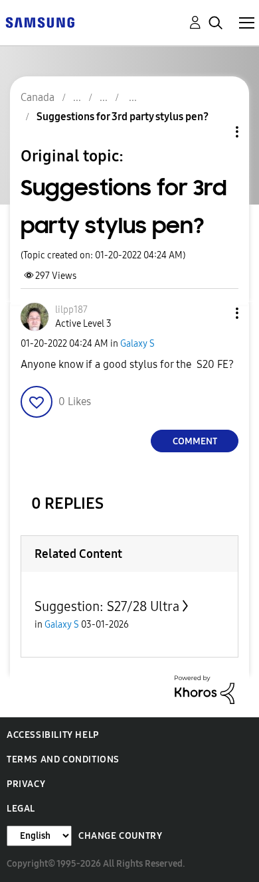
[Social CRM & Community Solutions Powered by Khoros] (204, 689)
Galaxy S (137, 343)
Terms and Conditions (63, 759)
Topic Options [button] (214, 132)
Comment (195, 441)
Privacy (26, 784)
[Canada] (39, 21)
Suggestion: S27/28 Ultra (107, 606)
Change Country (120, 835)
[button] (215, 313)
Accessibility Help (53, 735)
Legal (21, 808)
